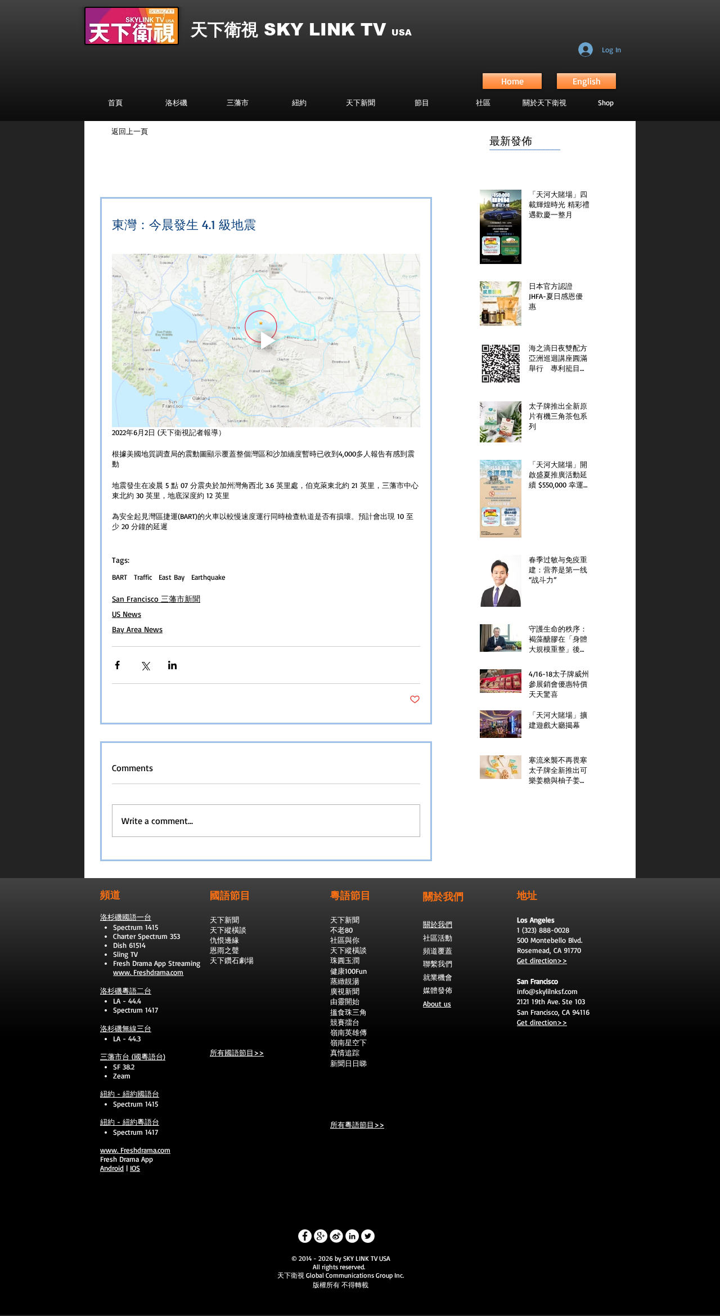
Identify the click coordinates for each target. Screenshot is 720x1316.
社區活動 (437, 937)
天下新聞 (224, 919)
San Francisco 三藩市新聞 (156, 598)
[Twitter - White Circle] (368, 1236)
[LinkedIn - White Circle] (352, 1236)
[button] (421, 102)
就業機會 (437, 977)
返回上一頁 (129, 131)
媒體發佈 (437, 990)
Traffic (143, 576)
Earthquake (208, 576)
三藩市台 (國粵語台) (132, 1056)
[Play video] (266, 340)
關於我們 (437, 924)
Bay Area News (137, 629)
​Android (112, 1167)
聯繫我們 (437, 963)
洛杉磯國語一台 (125, 916)
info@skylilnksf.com (547, 991)
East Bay (171, 576)
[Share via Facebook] (117, 665)
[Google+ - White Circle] (320, 1236)
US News (126, 614)
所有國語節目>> (237, 1052)
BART (119, 576)
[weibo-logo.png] (336, 1236)
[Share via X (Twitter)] (145, 665)
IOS (135, 1167)
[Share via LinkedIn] (172, 665)
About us (437, 1003)
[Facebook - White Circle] (305, 1236)
